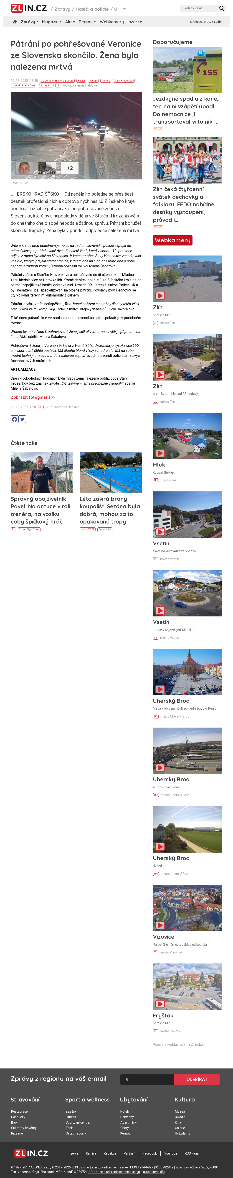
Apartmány (128, 1122)
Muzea (180, 1111)
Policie (105, 80)
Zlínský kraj (45, 85)
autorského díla (154, 1172)
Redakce (110, 1153)
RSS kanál (192, 1153)
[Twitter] (22, 419)
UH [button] (118, 9)
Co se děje (47, 80)
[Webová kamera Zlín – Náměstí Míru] (187, 279)
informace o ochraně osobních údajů (114, 1172)
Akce (70, 21)
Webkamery (112, 21)
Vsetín (161, 543)
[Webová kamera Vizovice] (187, 908)
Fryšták (163, 1015)
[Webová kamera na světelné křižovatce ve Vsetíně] (187, 514)
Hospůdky (18, 1117)
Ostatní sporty (76, 1133)
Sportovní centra (78, 1122)
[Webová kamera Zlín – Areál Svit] (187, 357)
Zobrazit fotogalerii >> (33, 397)
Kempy (125, 1133)
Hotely (124, 1111)
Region (86, 21)
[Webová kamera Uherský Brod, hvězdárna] (187, 829)
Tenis (69, 1128)
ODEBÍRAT (197, 1079)
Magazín (50, 21)
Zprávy (62, 9)
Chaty (124, 1128)
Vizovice (163, 936)
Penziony (127, 1117)
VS (89, 529)
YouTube (170, 1153)
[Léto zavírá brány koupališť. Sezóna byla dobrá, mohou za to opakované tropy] (111, 472)
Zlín (158, 307)
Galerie (180, 1128)
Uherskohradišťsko (23, 85)
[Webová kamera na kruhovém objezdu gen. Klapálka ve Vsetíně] (187, 593)
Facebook (150, 1153)
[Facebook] (14, 419)
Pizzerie (17, 1133)
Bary (14, 1122)
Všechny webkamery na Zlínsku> (179, 1044)
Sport (36, 529)
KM (83, 529)
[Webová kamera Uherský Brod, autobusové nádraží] (187, 751)
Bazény (71, 1111)
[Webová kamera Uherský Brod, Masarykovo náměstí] (187, 672)
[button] (222, 8)
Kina (178, 1122)
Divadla (180, 1117)
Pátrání (93, 80)
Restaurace (19, 1111)
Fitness (71, 1117)
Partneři (129, 1153)
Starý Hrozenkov (124, 80)
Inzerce (134, 21)
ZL (13, 529)
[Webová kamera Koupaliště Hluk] (187, 436)
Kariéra (91, 1153)
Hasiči (81, 80)
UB (155, 716)
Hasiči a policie (92, 9)
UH (58, 85)
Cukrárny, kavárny (24, 1128)
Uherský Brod (171, 700)
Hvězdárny (182, 1133)
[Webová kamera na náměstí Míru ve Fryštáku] (187, 986)
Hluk (159, 464)
